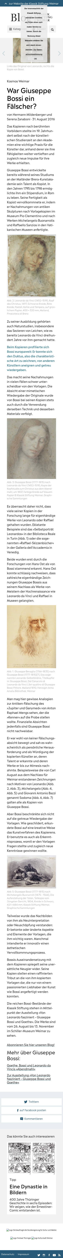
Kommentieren (33, 1118)
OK (35, 58)
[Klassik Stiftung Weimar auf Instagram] (44, 1254)
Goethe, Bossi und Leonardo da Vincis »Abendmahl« (29, 1067)
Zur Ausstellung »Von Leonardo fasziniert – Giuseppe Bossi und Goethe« (29, 1078)
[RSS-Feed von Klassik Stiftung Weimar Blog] (59, 1254)
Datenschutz (7, 1254)
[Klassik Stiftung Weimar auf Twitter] (39, 1254)
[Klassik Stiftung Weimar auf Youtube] (54, 1254)
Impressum (23, 1254)
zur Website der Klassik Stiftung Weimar (33, 3)
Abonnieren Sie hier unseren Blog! (31, 1044)
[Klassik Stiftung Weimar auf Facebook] (49, 1254)
